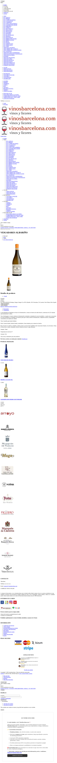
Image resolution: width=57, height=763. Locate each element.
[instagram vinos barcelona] (11, 603)
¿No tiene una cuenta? (8, 703)
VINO (4, 16)
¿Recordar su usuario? (8, 705)
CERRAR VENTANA (17, 755)
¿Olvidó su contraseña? (6, 698)
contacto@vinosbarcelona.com (10, 586)
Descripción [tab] (6, 308)
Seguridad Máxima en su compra (10, 628)
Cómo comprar (6, 626)
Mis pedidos (6, 630)
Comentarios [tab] (6, 310)
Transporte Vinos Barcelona (9, 629)
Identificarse (24, 339)
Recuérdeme (5, 701)
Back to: (9, 306)
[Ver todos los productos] (7, 420)
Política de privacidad (8, 634)
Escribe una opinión (28, 670)
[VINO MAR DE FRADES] (6, 357)
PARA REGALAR (7, 93)
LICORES (5, 81)
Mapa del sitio (6, 676)
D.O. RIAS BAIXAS (8, 239)
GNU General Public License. (25, 673)
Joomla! (2, 673)
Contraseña (3, 697)
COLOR (5, 67)
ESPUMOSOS (6, 73)
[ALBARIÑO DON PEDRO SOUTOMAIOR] (6, 396)
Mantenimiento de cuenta (8, 631)
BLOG (4, 635)
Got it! (2, 709)
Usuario (2, 695)
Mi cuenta (5, 104)
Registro (5, 633)
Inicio (4, 237)
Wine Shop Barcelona (8, 679)
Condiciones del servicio (8, 625)
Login (4, 103)
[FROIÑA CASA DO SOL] (6, 377)
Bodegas (5, 678)
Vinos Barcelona (7, 677)
